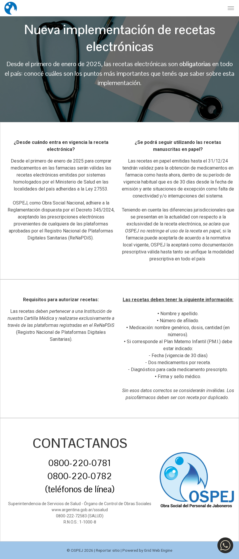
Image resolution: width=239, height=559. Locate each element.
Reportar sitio (108, 550)
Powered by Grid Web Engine (147, 550)
